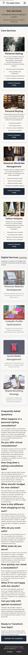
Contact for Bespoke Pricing (14, 84)
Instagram (10, 651)
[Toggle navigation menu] (25, 3)
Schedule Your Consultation (14, 638)
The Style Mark (13, 3)
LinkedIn (18, 651)
